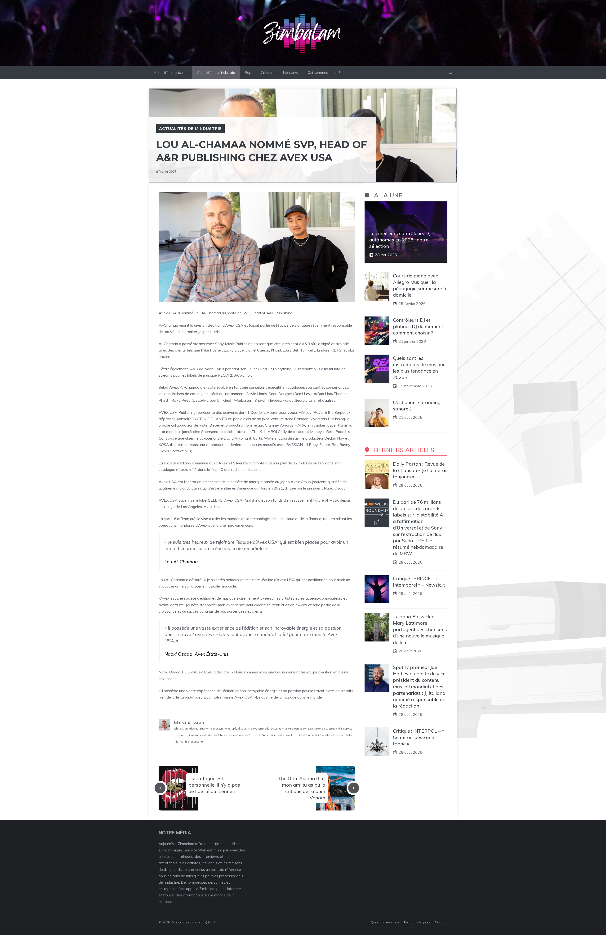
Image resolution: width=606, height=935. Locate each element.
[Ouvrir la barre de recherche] (450, 72)
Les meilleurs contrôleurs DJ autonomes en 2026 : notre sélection (399, 239)
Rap (248, 72)
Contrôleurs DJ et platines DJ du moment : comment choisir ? (419, 326)
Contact (441, 922)
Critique (267, 72)
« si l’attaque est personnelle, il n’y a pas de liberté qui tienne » (214, 784)
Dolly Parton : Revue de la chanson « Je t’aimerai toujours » (419, 470)
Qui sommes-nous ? (324, 72)
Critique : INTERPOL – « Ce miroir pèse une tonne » (418, 737)
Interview (290, 72)
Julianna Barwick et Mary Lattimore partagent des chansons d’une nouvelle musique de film (420, 629)
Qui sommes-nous (385, 922)
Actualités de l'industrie (190, 128)
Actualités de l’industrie (216, 72)
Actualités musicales (170, 72)
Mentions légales (417, 922)
